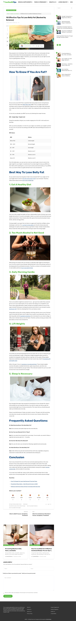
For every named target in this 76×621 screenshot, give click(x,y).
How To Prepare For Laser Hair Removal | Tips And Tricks (24, 481)
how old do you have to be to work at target (17, 505)
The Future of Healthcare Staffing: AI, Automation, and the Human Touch (67, 31)
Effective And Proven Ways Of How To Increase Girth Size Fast (25, 486)
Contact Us (29, 609)
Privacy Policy (29, 613)
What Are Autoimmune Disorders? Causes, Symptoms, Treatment (41, 514)
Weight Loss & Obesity (11, 10)
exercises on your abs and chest (29, 364)
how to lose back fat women (32, 505)
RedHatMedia (48, 619)
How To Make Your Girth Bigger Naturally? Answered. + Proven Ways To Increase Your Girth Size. (67, 59)
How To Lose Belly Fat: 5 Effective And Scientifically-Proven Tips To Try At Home (41, 549)
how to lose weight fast (27, 180)
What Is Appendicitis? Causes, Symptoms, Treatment (66, 75)
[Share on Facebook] (7, 34)
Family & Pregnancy (40, 2)
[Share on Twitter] (7, 38)
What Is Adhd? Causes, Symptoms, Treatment (18, 514)
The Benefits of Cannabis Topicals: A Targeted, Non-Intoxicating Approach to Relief (64, 27)
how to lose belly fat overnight (15, 507)
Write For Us (29, 611)
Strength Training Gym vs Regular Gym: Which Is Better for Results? (67, 17)
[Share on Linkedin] (7, 45)
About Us (28, 607)
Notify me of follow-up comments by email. (12, 573)
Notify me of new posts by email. (29, 573)
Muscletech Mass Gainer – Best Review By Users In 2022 (24, 484)
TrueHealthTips (28, 45)
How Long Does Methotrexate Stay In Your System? (67, 70)
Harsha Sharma (9, 556)
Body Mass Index (27, 104)
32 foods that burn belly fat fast (15, 504)
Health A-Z (52, 2)
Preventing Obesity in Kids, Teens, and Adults (13, 549)
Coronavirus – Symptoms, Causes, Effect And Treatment (67, 64)
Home (8, 13)
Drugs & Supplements (25, 2)
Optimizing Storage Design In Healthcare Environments (66, 22)
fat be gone (25, 504)
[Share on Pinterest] (7, 41)
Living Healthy (63, 2)
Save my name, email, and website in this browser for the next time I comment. (21, 592)
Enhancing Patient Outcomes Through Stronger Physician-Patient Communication (65, 36)
